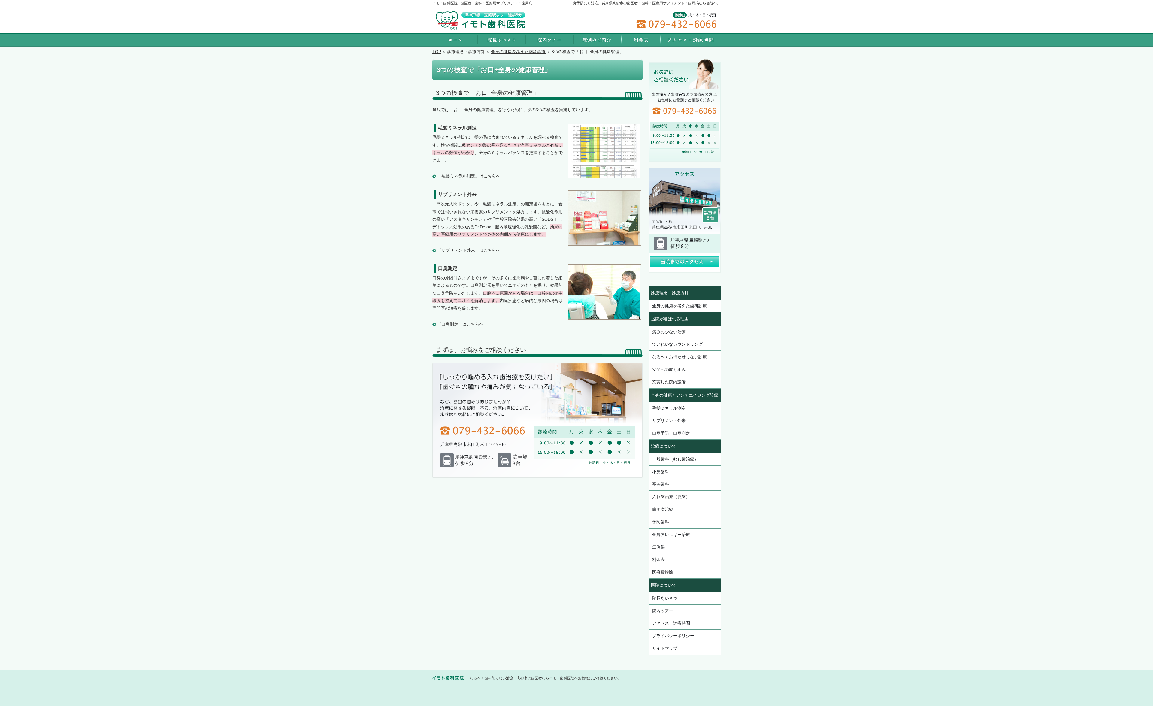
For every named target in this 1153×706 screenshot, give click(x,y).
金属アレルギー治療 (671, 534)
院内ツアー (662, 610)
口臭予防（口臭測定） (673, 433)
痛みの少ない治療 (669, 331)
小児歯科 (660, 471)
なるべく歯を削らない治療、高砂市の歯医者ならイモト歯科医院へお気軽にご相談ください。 (545, 678)
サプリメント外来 (669, 420)
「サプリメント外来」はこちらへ (468, 250)
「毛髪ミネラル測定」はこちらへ (468, 176)
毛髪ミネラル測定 (669, 408)
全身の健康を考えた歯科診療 (679, 305)
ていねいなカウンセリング (677, 344)
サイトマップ (664, 648)
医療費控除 (662, 572)
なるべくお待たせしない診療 (679, 356)
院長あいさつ (664, 598)
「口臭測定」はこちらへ (460, 324)
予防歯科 (660, 522)
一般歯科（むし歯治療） (675, 459)
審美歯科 (660, 484)
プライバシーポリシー (673, 635)
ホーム (454, 40)
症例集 (658, 546)
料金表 (658, 559)
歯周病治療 (662, 509)
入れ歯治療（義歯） (671, 496)
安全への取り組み (669, 369)
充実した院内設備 (669, 382)
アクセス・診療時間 (671, 623)
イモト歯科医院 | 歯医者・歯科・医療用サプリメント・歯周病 (482, 3)
